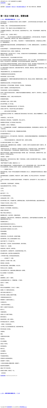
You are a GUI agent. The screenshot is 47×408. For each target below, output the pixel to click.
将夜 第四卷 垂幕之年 (21, 6)
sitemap (25, 406)
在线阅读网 (2, 2)
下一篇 (18, 19)
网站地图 (22, 406)
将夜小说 (13, 6)
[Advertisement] (23, 10)
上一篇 (1, 19)
